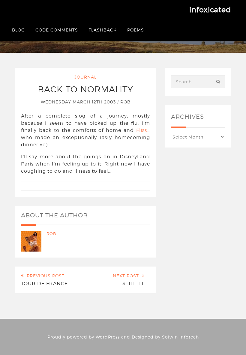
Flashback (102, 29)
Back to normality (85, 89)
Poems (135, 29)
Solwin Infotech (180, 336)
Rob (125, 101)
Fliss (141, 130)
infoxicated (210, 9)
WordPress (108, 336)
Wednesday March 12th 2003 (79, 101)
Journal (85, 76)
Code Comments (56, 29)
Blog (18, 29)
